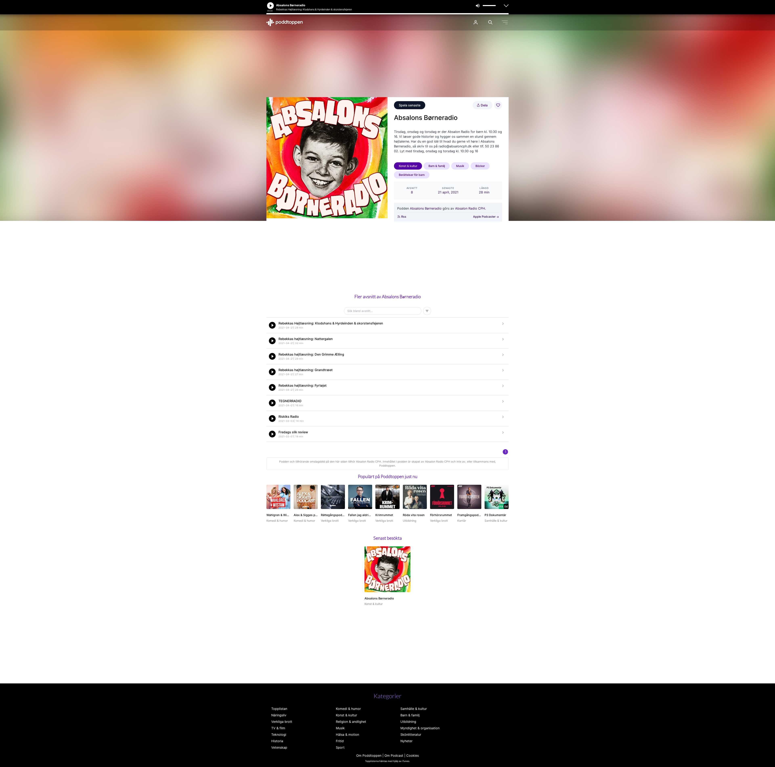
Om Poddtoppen (368, 755)
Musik (460, 166)
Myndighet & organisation (420, 728)
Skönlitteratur (410, 734)
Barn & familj (436, 166)
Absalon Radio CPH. (470, 208)
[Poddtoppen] (284, 22)
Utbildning (408, 722)
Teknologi (278, 734)
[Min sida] (475, 22)
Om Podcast (393, 755)
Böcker (480, 166)
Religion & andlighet (351, 722)
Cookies (412, 755)
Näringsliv (278, 715)
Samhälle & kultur (413, 709)
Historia (277, 741)
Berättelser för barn (412, 174)
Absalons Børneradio (426, 208)
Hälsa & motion (347, 734)
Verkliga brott (281, 722)
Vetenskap (279, 747)
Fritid (340, 741)
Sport (340, 747)
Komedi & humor (348, 709)
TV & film (278, 728)
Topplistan (279, 709)
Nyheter (406, 741)
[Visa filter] (427, 311)
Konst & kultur (408, 166)
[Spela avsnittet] (272, 325)
